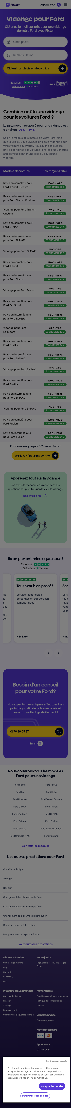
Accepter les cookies (52, 1086)
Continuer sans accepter (57, 1061)
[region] (36, 1080)
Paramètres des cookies (35, 1096)
